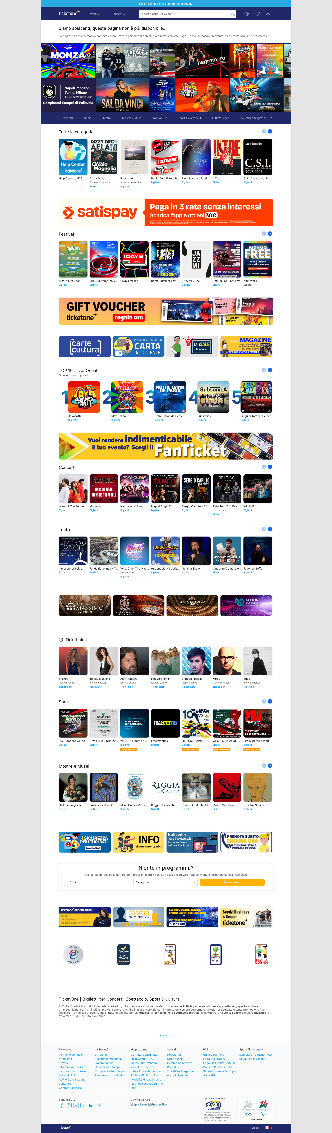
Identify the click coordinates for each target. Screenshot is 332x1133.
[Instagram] (69, 1105)
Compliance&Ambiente (109, 1071)
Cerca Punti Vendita (144, 1063)
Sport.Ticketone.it (189, 118)
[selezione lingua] (246, 13)
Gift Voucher (220, 118)
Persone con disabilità (109, 1075)
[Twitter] (83, 1105)
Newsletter (174, 1054)
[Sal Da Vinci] (122, 95)
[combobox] (184, 14)
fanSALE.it (160, 118)
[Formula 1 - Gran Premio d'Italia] (68, 61)
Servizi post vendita (252, 1058)
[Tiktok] (76, 1105)
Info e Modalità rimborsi (146, 1071)
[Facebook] (61, 1105)
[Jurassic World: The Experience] (241, 61)
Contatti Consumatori (145, 1054)
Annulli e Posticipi (142, 1067)
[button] (154, 77)
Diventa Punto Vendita (217, 1067)
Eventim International (108, 1058)
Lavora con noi (104, 1063)
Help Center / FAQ (143, 1058)
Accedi (255, 1127)
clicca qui (187, 3)
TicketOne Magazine (253, 118)
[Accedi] (268, 13)
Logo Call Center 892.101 (219, 1063)
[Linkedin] (90, 1105)
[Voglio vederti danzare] (200, 61)
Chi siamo (101, 1054)
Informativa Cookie (71, 1067)
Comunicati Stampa (108, 1067)
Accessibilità (67, 1075)
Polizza (146, 1075)
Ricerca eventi (232, 882)
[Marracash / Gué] (122, 61)
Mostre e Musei (132, 118)
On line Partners (213, 1054)
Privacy (63, 1063)
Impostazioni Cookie (72, 1071)
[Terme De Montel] (227, 95)
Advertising (210, 1075)
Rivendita (173, 1067)
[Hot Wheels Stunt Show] (186, 95)
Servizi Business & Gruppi (219, 1071)
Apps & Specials (177, 1075)
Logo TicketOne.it (215, 1058)
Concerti (67, 118)
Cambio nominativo (180, 1063)
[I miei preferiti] (257, 13)
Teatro (107, 118)
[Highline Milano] (254, 95)
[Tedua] (172, 61)
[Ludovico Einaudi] (281, 61)
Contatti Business (70, 1087)
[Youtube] (97, 1105)
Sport (87, 118)
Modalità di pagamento (146, 1079)
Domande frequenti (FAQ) (256, 1054)
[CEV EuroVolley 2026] (68, 95)
